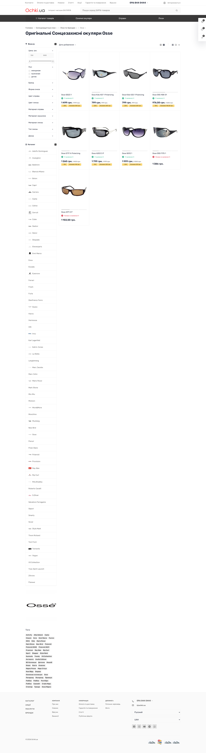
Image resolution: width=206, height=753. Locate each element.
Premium (29, 650)
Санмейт (36, 684)
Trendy (37, 656)
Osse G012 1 (127, 153)
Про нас (55, 704)
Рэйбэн (29, 684)
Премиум (48, 677)
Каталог (30, 701)
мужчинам (35, 74)
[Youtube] (144, 726)
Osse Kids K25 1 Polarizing (133, 95)
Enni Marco (43, 638)
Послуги (30, 709)
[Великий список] (163, 45)
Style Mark (44, 653)
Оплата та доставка (86, 704)
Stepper (35, 653)
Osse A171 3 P (66, 212)
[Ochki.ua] (35, 10)
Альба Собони (40, 659)
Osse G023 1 (66, 95)
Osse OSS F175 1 (159, 153)
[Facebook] (134, 726)
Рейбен (36, 681)
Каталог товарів (46, 18)
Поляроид (39, 677)
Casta (47, 635)
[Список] (175, 45)
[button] (202, 22)
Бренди (29, 713)
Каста (34, 665)
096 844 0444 (138, 2)
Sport (28, 653)
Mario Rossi (41, 641)
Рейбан (29, 681)
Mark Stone (30, 644)
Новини (55, 708)
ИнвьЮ (49, 662)
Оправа (38, 671)
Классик (42, 665)
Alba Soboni (38, 635)
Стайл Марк (46, 684)
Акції (28, 705)
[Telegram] (149, 726)
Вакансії (55, 716)
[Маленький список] (160, 45)
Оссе (46, 674)
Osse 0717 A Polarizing (70, 153)
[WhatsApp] (154, 726)
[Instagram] (139, 726)
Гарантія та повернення (88, 708)
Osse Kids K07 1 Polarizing (103, 95)
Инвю (28, 665)
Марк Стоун (42, 668)
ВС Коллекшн (31, 662)
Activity (29, 635)
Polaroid (48, 644)
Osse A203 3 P (98, 153)
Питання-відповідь (112, 704)
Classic (28, 638)
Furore (51, 638)
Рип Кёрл (44, 681)
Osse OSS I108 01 (159, 95)
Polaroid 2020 (31, 647)
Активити (29, 659)
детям (33, 77)
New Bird (39, 644)
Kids (33, 641)
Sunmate (29, 656)
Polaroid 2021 (44, 647)
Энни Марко (46, 687)
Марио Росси (31, 668)
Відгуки (55, 712)
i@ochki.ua (141, 705)
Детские (41, 662)
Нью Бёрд (29, 671)
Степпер (29, 687)
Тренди (37, 687)
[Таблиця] (178, 45)
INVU (28, 641)
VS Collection (47, 656)
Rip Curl (46, 650)
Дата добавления (66, 45)
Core (35, 638)
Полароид (30, 677)
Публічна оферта (85, 716)
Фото (107, 708)
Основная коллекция (34, 674)
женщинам (36, 70)
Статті (81, 712)
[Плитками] (172, 45)
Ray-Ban (38, 650)
